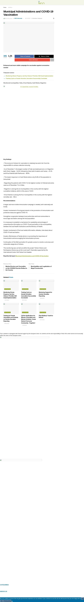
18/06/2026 (42, 298)
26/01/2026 (42, 319)
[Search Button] (80, 2)
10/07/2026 (6, 300)
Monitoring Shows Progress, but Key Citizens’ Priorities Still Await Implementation (29, 76)
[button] (42, 589)
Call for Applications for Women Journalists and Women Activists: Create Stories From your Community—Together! (28, 319)
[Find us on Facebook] (0, 583)
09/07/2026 (24, 300)
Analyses (40, 18)
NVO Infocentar (18, 18)
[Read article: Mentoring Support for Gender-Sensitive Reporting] (46, 285)
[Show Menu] (4, 2)
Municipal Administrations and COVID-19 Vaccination (32, 256)
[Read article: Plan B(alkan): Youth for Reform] (46, 308)
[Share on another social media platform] (52, 59)
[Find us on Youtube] (5, 583)
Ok (82, 598)
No (1, 601)
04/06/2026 (6, 323)
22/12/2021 (28, 18)
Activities (10, 7)
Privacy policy (7, 601)
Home (4, 7)
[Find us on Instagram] (3, 583)
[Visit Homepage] (42, 2)
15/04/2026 (24, 325)
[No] (12, 601)
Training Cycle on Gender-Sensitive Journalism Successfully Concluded (26, 78)
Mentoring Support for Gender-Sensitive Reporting (45, 294)
